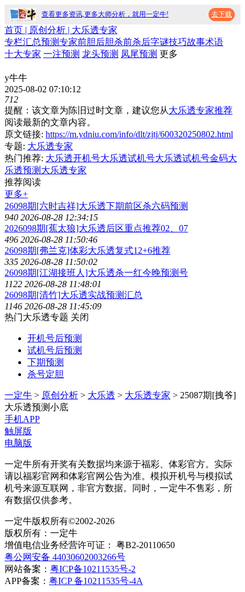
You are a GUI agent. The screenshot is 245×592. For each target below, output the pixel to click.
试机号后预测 (54, 350)
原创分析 (60, 395)
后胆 (105, 42)
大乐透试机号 (127, 158)
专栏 (14, 42)
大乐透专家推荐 (200, 110)
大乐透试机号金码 (191, 158)
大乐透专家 (50, 146)
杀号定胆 (45, 374)
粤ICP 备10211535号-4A (96, 581)
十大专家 (23, 54)
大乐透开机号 (73, 158)
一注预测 (61, 54)
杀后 (141, 42)
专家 (68, 42)
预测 (50, 42)
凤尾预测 (139, 54)
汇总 (32, 42)
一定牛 (18, 395)
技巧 (178, 42)
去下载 (221, 14)
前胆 (86, 42)
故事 (196, 42)
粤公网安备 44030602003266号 (65, 557)
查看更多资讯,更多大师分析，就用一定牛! (105, 14)
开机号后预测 (54, 338)
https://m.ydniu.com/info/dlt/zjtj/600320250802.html (139, 134)
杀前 (123, 42)
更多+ (16, 194)
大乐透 (101, 395)
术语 (214, 42)
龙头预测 (100, 54)
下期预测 (45, 362)
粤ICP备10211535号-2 (93, 569)
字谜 (159, 42)
